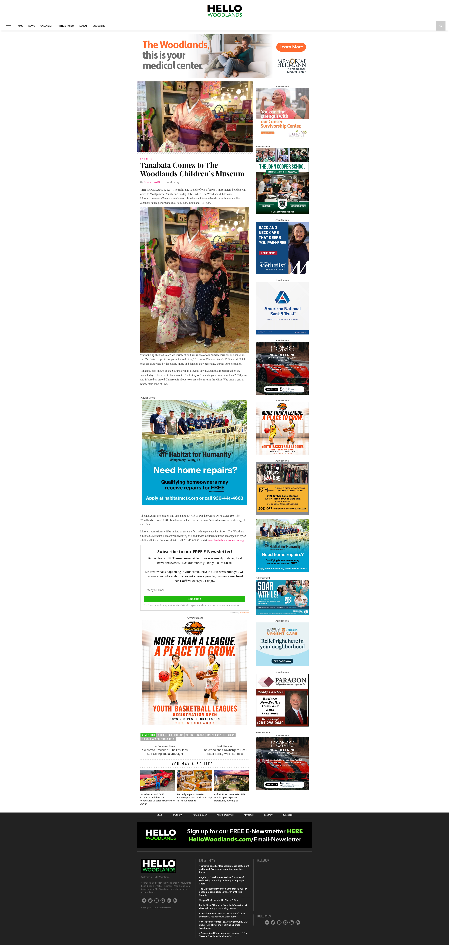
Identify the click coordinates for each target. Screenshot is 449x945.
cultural (162, 735)
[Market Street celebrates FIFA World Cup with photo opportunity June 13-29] (231, 790)
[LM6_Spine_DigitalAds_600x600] (282, 273)
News (31, 26)
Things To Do (65, 26)
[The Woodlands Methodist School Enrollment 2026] (282, 614)
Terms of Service (225, 815)
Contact (268, 815)
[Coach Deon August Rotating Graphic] (194, 724)
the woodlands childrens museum (158, 739)
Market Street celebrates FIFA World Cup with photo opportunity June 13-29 (229, 797)
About (83, 26)
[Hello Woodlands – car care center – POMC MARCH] (282, 394)
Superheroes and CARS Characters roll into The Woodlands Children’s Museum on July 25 (157, 799)
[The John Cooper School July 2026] (282, 213)
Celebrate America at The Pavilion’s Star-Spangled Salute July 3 (165, 751)
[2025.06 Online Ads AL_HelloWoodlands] (282, 514)
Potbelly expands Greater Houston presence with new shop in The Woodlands (194, 797)
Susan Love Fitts (153, 182)
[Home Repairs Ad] (194, 504)
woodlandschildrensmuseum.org (226, 540)
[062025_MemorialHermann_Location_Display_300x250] (282, 665)
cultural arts (176, 735)
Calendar (46, 26)
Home (20, 26)
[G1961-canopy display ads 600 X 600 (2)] (282, 140)
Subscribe (99, 26)
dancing (200, 735)
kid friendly (228, 735)
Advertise (248, 815)
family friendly (214, 735)
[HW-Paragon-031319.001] (282, 726)
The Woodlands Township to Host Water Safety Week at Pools (224, 751)
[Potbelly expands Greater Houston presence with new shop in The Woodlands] (194, 790)
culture (190, 735)
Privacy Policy (200, 815)
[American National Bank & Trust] (282, 334)
